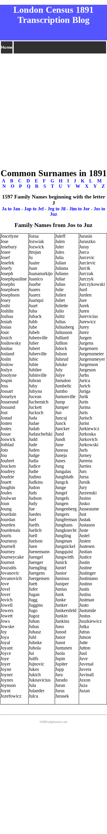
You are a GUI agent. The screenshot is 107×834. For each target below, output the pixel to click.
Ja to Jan (11, 208)
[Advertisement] (53, 107)
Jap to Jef (34, 208)
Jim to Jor (79, 208)
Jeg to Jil (56, 208)
